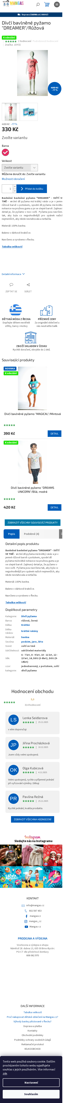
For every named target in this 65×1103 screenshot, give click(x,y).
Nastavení (31, 1083)
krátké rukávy (29, 631)
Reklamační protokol (32, 1044)
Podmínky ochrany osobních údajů (32, 1040)
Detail (54, 433)
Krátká (25, 625)
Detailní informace (11, 274)
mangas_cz (35, 921)
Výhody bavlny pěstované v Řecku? (32, 1021)
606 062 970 (32, 955)
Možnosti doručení (13, 179)
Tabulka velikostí (12, 247)
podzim (25, 642)
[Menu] (56, 4)
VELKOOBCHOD (32, 1049)
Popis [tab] (11, 534)
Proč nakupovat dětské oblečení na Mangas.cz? (32, 1017)
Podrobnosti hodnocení (45, 41)
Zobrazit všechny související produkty (33, 522)
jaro (34, 642)
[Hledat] (38, 4)
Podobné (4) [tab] (31, 534)
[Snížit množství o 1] (14, 191)
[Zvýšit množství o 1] (14, 187)
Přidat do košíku (34, 188)
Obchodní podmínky (32, 1035)
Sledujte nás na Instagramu (33, 841)
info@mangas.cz (35, 905)
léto (40, 642)
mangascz (35, 916)
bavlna (25, 637)
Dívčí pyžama (29, 616)
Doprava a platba (32, 1026)
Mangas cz (35, 927)
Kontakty (32, 1031)
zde (5, 1073)
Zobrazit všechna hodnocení (32, 819)
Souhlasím (31, 1094)
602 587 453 (35, 911)
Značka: (13, 45)
